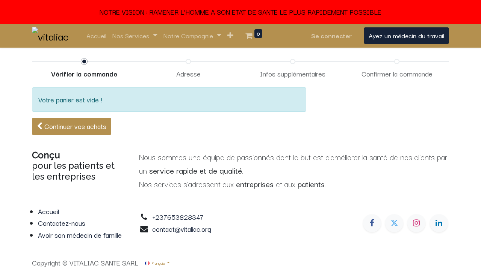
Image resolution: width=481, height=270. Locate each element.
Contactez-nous (61, 223)
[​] (372, 223)
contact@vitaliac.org (181, 229)
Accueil (48, 211)
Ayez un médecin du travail (406, 35)
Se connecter (331, 35)
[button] (230, 35)
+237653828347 (178, 217)
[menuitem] (96, 35)
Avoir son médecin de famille (80, 235)
